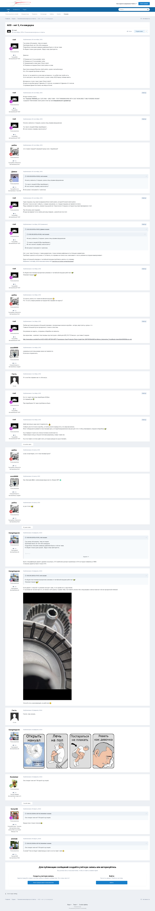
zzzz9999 (14, 348)
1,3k (15, 792)
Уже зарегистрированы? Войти (126, 3)
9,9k (15, 363)
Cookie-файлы (83, 904)
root (15, 30)
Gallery (52, 14)
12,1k (15, 854)
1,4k (15, 548)
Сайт (8, 9)
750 (15, 161)
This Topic (140, 9)
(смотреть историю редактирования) (63, 261)
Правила (34, 14)
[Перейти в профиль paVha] (14, 152)
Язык (69, 904)
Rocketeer (14, 777)
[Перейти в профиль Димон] (14, 178)
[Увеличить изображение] (73, 272)
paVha (14, 145)
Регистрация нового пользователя (43, 882)
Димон (14, 172)
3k (15, 55)
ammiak (14, 839)
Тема (75, 904)
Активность (16, 9)
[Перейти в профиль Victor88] (14, 815)
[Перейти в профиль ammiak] (14, 845)
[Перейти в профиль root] (9, 31)
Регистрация (144, 3)
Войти (111, 882)
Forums (66, 14)
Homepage (43, 14)
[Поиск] (148, 9)
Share (130, 31)
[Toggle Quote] (26, 176)
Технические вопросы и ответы (35, 32)
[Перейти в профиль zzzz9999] (14, 354)
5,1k (15, 187)
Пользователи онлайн (11, 14)
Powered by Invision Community (77, 908)
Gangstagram (14, 533)
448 (15, 824)
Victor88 (14, 809)
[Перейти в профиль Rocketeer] (14, 783)
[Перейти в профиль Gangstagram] (14, 539)
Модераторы (25, 14)
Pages (24, 9)
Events (59, 14)
